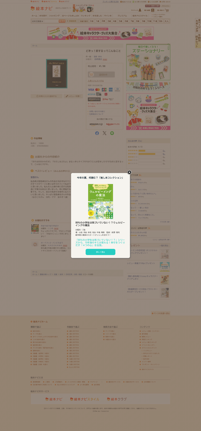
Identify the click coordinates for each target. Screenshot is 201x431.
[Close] (130, 172)
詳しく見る (100, 252)
